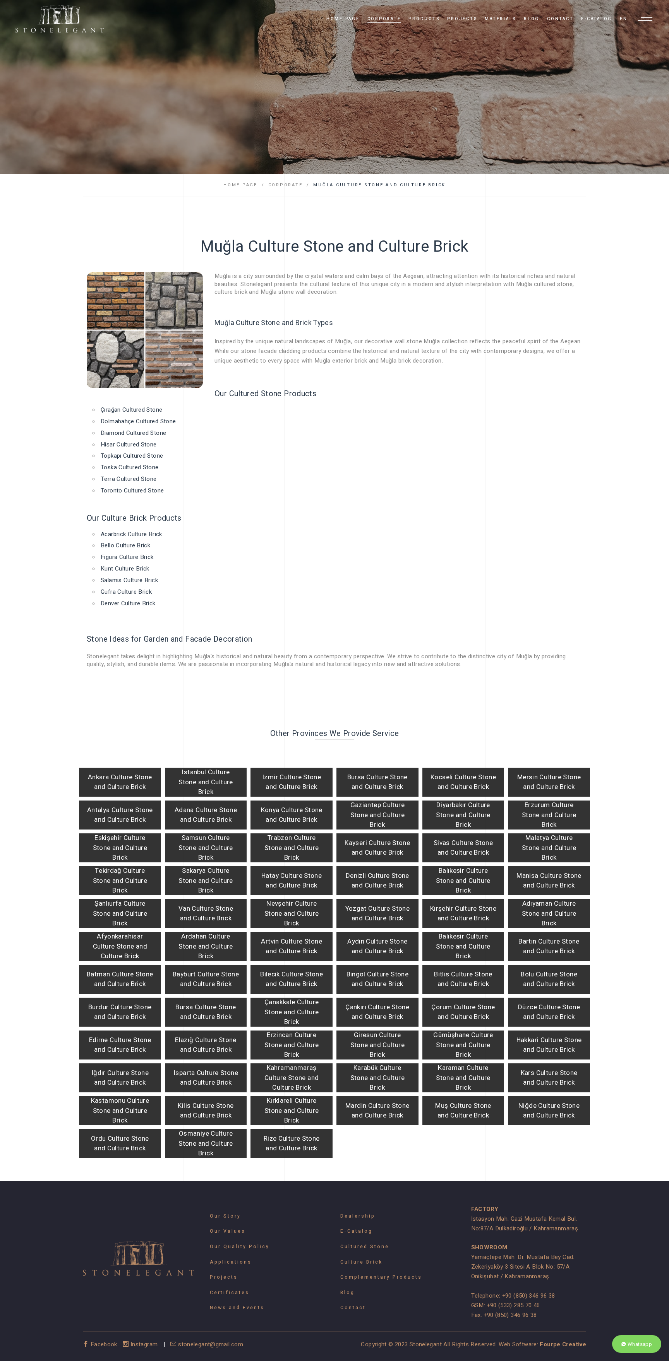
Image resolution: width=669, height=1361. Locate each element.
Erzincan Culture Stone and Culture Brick (291, 1045)
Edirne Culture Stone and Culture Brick (120, 1045)
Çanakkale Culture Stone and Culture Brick (291, 1012)
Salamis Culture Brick (129, 580)
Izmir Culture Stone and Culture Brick (291, 782)
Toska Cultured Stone (130, 467)
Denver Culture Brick (128, 603)
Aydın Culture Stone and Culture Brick (377, 946)
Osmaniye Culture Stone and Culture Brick (205, 1143)
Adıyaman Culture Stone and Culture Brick (549, 913)
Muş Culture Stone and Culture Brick (463, 1111)
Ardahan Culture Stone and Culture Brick (205, 946)
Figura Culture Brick (127, 557)
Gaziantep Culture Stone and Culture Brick (377, 815)
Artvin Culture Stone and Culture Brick (291, 946)
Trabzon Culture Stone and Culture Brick (291, 847)
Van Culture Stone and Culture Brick (205, 913)
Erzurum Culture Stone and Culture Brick (549, 815)
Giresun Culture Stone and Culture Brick (377, 1045)
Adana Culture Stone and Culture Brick (206, 815)
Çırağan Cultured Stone (131, 409)
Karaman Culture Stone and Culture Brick (463, 1077)
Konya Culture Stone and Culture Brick (291, 815)
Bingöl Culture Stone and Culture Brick (378, 979)
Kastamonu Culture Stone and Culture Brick (120, 1110)
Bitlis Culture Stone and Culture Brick (463, 979)
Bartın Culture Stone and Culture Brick (549, 946)
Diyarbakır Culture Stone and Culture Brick (463, 815)
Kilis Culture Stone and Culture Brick (205, 1111)
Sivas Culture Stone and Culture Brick (463, 848)
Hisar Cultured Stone (129, 444)
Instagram (144, 1344)
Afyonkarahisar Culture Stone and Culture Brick (120, 946)
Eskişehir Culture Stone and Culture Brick (120, 847)
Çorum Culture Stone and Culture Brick (463, 1012)
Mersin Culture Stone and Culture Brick (549, 782)
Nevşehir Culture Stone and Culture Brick (291, 913)
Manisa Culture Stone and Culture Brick (549, 881)
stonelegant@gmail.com (210, 1344)
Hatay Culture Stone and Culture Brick (291, 881)
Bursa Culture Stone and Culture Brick (377, 782)
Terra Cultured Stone (129, 479)
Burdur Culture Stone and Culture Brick (120, 1012)
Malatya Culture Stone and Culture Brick (549, 847)
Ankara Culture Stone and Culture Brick (120, 782)
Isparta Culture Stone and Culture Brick (205, 1078)
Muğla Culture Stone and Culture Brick (379, 185)
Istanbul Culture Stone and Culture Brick (205, 782)
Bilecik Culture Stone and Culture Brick (291, 979)
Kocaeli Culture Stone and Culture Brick (463, 782)
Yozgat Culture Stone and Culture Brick (377, 913)
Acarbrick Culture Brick (131, 534)
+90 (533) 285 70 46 (513, 1305)
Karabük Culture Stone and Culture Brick (377, 1077)
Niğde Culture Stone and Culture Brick (549, 1111)
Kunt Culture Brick (125, 568)
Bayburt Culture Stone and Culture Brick (206, 979)
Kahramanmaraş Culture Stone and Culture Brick (291, 1077)
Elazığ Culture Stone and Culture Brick (206, 1045)
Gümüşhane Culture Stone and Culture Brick (463, 1045)
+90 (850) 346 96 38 (528, 1295)
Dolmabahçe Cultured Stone (138, 421)
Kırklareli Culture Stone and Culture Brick (291, 1110)
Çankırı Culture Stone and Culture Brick (377, 1012)
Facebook (104, 1344)
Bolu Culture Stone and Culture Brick (549, 979)
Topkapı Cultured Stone (132, 455)
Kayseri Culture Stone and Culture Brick (377, 848)
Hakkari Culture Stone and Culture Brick (549, 1045)
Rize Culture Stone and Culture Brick (292, 1143)
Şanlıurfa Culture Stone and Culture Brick (120, 913)
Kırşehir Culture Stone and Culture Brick (463, 913)
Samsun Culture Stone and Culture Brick (205, 847)
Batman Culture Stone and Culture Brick (120, 979)
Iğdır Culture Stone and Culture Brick (120, 1078)
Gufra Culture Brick (126, 592)
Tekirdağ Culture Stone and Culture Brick (120, 880)
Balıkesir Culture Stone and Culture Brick (463, 880)
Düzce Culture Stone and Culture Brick (549, 1012)
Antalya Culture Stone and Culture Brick (120, 815)
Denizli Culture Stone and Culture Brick (377, 881)
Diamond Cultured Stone (133, 433)
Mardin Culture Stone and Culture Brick (377, 1111)
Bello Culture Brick (125, 545)
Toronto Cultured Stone (132, 490)
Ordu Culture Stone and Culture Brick (120, 1143)
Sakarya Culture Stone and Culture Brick (205, 880)
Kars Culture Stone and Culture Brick (549, 1078)
